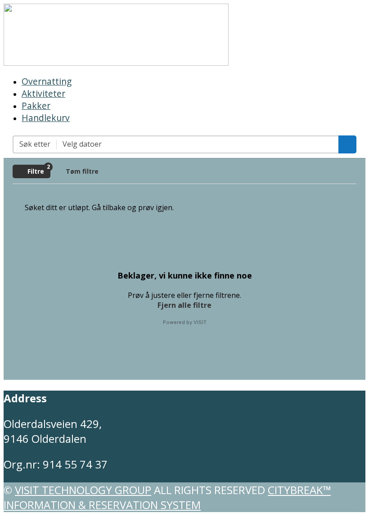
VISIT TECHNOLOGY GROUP (83, 489)
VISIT (200, 322)
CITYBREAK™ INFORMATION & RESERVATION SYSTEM (167, 497)
